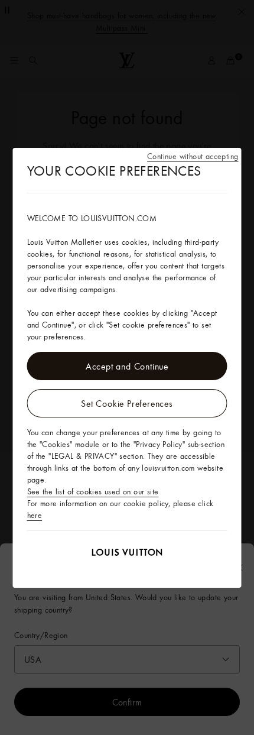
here (35, 515)
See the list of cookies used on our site (93, 491)
